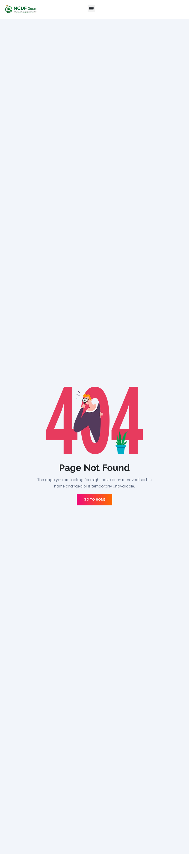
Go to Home (94, 499)
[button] (91, 8)
